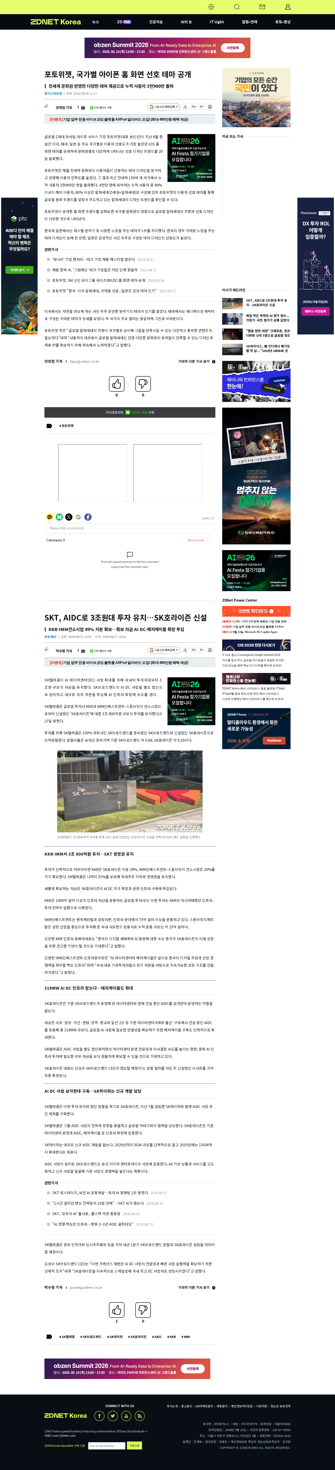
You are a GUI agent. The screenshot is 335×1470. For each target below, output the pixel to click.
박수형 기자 (64, 650)
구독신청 (134, 1445)
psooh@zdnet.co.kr (86, 1287)
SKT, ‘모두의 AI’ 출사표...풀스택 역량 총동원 (86, 1213)
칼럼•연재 (249, 21)
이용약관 (261, 1406)
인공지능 (156, 21)
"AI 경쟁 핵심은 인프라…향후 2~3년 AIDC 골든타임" (93, 1224)
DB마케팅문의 (204, 1406)
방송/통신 (50, 636)
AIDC (158, 1336)
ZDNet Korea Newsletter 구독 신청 (64, 1445)
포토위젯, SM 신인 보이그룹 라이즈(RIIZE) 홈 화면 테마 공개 (98, 280)
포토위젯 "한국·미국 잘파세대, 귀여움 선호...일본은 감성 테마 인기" (104, 290)
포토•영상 (283, 21)
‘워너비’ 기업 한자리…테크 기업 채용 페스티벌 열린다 (93, 259)
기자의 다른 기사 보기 (194, 361)
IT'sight (217, 21)
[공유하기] (185, 107)
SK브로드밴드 (92, 1336)
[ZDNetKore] (61, 12)
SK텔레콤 (68, 1336)
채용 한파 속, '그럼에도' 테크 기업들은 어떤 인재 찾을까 (94, 269)
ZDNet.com (68, 1435)
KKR (173, 1336)
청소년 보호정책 (281, 1406)
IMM (187, 1336)
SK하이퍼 (116, 1336)
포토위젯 (68, 425)
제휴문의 (221, 1406)
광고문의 (186, 1406)
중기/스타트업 (53, 93)
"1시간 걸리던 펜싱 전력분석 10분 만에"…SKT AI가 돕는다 (98, 1203)
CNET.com (51, 1435)
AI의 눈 (186, 21)
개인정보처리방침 (242, 1406)
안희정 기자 (64, 107)
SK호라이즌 (139, 1336)
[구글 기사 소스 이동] (163, 107)
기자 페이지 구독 (103, 107)
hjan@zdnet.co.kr (84, 361)
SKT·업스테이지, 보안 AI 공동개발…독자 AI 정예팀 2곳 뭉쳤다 (100, 1192)
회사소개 (172, 1406)
